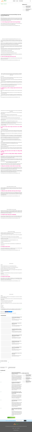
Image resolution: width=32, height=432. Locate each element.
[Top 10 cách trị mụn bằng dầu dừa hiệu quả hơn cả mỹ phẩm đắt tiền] (6, 349)
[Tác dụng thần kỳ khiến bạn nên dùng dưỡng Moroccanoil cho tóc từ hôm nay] (6, 331)
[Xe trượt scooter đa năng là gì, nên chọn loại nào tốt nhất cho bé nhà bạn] (6, 319)
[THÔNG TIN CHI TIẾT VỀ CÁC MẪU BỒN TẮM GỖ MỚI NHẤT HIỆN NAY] (6, 337)
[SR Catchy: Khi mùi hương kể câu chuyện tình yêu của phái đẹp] (24, 378)
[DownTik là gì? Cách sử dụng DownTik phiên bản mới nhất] (6, 325)
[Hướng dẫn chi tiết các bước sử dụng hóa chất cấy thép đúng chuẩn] (6, 343)
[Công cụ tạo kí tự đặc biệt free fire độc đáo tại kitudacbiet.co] (24, 10)
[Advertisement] (11, 9)
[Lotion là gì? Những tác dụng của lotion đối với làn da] (6, 355)
